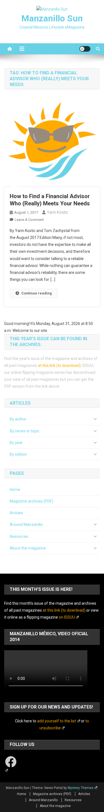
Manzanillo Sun (52, 18)
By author (18, 419)
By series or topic (24, 431)
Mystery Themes (80, 788)
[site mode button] (84, 49)
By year (16, 442)
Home (15, 489)
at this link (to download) (59, 365)
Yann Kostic (57, 212)
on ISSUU (67, 617)
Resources (19, 536)
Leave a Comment (29, 220)
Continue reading (36, 293)
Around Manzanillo (26, 524)
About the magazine (28, 548)
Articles (16, 513)
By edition (18, 454)
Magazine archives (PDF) (31, 501)
